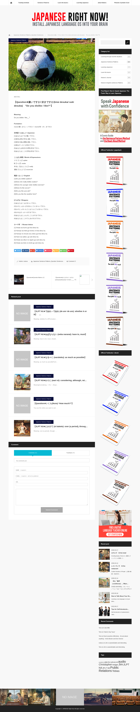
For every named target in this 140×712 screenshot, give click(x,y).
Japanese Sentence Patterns (18, 40)
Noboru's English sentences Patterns (115, 83)
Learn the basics (63, 2)
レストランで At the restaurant (118, 567)
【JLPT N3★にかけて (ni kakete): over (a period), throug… (61, 426)
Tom (100, 628)
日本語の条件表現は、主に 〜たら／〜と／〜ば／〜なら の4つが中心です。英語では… (121, 589)
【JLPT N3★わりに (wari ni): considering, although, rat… (60, 380)
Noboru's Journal (115, 77)
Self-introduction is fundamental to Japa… (120, 613)
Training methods (23, 2)
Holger (115, 665)
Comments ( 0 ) (33, 452)
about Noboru (102, 2)
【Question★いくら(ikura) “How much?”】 (54, 403)
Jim (120, 664)
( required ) (21, 470)
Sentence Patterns (43, 2)
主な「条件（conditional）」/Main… (119, 582)
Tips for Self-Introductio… (120, 609)
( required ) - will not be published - (27, 476)
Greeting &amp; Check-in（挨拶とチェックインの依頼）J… (121, 557)
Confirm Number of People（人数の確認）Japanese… (121, 572)
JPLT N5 (106, 668)
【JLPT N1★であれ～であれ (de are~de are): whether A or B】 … (60, 313)
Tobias (116, 671)
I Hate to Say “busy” (109, 632)
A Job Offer (106, 628)
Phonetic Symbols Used (121, 2)
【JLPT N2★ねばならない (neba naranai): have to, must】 (61, 334)
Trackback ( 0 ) (70, 452)
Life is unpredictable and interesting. (116, 643)
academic (101, 662)
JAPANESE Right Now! (68, 708)
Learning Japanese (82, 2)
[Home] (11, 2)
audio (122, 661)
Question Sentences (57, 261)
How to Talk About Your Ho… (121, 596)
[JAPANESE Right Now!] (70, 27)
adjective (107, 662)
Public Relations (109, 669)
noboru (26, 261)
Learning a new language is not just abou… (120, 600)
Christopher (105, 664)
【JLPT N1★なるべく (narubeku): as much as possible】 (60, 357)
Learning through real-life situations (115, 56)
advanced (114, 662)
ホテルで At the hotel (118, 553)
